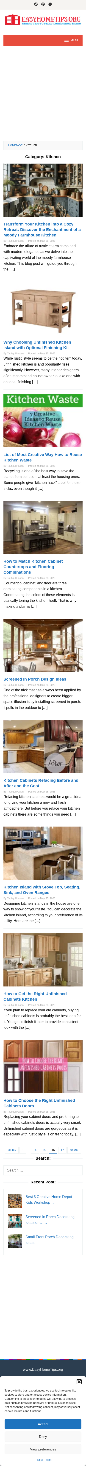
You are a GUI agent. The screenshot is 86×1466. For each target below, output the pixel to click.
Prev (13, 1150)
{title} (40, 1459)
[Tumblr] (50, 5)
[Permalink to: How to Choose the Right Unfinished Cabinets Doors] (43, 1069)
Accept (43, 1424)
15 (44, 1150)
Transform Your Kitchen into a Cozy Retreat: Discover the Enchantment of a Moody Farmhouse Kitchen (42, 229)
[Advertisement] (43, 93)
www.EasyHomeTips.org (43, 1369)
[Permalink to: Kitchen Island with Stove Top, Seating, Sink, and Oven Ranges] (43, 855)
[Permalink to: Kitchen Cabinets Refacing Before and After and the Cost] (43, 748)
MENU (74, 40)
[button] (79, 1381)
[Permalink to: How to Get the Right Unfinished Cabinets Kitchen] (43, 962)
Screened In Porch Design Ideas (34, 679)
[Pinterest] (43, 5)
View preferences (43, 1449)
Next (73, 1150)
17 (62, 1150)
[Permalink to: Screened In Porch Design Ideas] (43, 647)
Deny (43, 1437)
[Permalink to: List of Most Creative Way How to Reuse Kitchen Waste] (43, 423)
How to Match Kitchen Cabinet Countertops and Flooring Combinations (33, 567)
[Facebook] (35, 5)
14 (34, 1150)
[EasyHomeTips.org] (43, 19)
